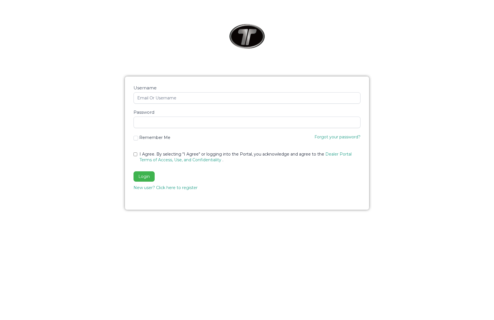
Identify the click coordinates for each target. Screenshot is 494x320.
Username (145, 88)
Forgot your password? (337, 137)
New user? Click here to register (166, 187)
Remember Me (154, 137)
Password (144, 112)
